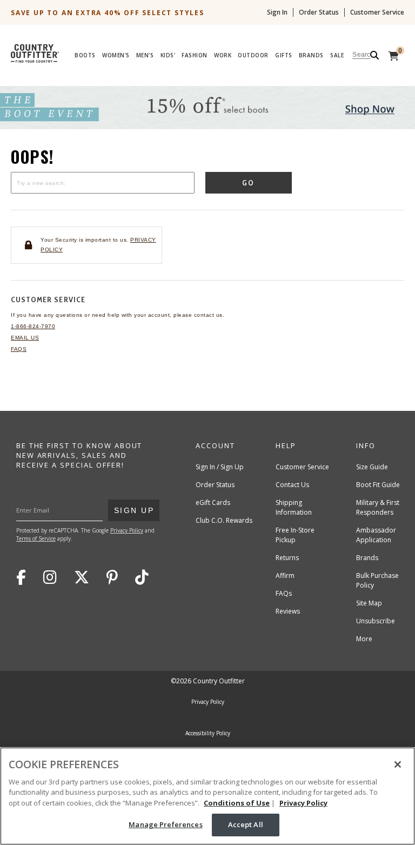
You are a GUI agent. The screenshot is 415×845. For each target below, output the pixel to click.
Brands (311, 55)
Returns (287, 557)
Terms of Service (36, 538)
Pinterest (112, 577)
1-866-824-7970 (33, 326)
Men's (145, 55)
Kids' (168, 55)
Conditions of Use (237, 803)
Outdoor (253, 55)
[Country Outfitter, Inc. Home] (39, 51)
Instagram (50, 577)
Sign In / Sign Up (220, 466)
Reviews (288, 611)
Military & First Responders (377, 507)
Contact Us (292, 484)
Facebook (21, 577)
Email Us (25, 338)
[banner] (207, 39)
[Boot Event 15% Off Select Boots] (207, 126)
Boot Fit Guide (378, 484)
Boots (85, 55)
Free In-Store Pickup (295, 534)
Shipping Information (294, 507)
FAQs (18, 349)
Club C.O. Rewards (224, 520)
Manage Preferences (165, 824)
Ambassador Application (376, 534)
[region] (207, 796)
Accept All (245, 824)
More (364, 638)
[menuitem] (85, 57)
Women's (116, 55)
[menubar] (231, 55)
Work (222, 55)
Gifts (283, 55)
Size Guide (372, 466)
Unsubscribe (375, 621)
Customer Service (377, 12)
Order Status (319, 12)
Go (249, 183)
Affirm (285, 575)
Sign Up (133, 510)
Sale (337, 55)
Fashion (195, 55)
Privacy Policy (126, 530)
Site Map (369, 603)
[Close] (398, 764)
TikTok (142, 577)
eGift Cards (213, 502)
